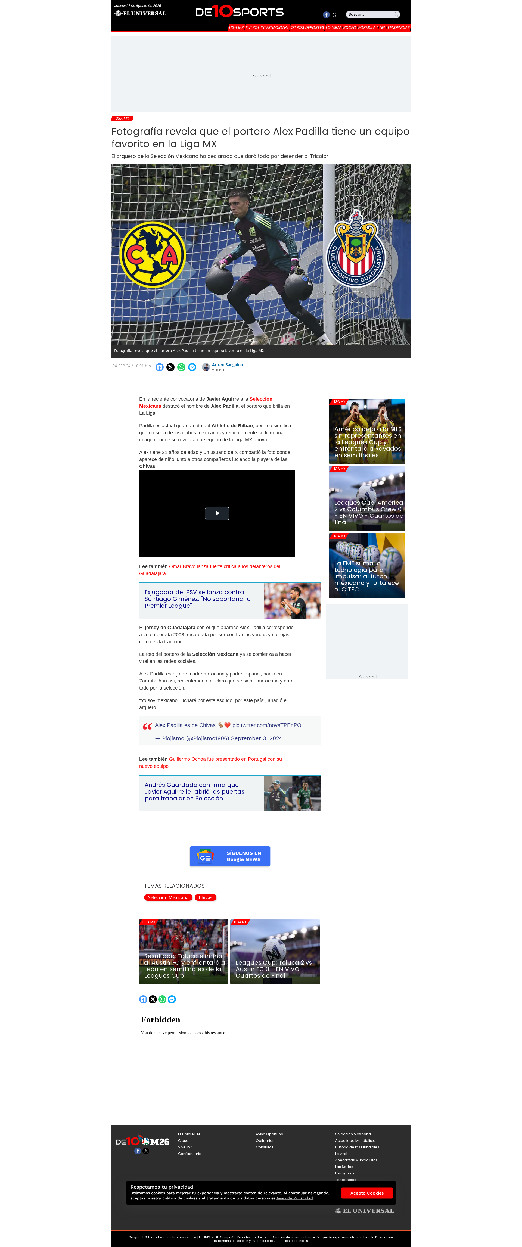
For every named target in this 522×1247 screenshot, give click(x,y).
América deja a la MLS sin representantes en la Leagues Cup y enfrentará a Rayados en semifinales (368, 442)
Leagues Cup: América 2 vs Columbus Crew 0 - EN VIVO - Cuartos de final (368, 513)
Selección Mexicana (168, 897)
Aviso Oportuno (269, 1134)
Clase (183, 1140)
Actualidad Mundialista (355, 1140)
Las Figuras (345, 1173)
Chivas (205, 897)
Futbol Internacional (267, 27)
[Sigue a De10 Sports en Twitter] (334, 14)
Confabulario (189, 1153)
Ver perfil (221, 369)
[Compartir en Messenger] (192, 367)
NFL (382, 27)
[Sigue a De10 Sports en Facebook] (326, 14)
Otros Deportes (307, 27)
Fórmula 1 (368, 27)
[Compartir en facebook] (160, 367)
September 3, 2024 (256, 738)
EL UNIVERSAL (189, 1134)
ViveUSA (185, 1147)
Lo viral (333, 27)
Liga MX (236, 27)
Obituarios (265, 1140)
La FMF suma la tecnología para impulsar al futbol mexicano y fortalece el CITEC (366, 576)
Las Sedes (344, 1166)
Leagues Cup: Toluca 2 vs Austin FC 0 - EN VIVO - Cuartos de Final (274, 969)
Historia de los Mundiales (357, 1147)
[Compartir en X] (170, 367)
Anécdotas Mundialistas (356, 1160)
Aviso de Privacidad (294, 1198)
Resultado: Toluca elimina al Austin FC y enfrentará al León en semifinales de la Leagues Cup (185, 966)
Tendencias (398, 27)
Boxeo (350, 27)
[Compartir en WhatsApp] (181, 367)
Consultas (265, 1147)
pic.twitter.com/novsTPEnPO (267, 725)
